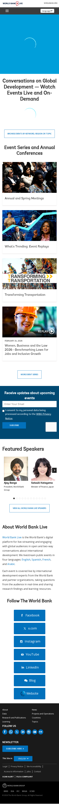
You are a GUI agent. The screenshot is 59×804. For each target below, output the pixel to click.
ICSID (32, 791)
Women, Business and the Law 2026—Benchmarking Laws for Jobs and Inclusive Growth (29, 334)
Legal (5, 766)
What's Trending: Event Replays (29, 231)
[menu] (7, 10)
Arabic (11, 564)
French (46, 559)
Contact (37, 771)
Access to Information (13, 771)
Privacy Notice (17, 766)
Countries (36, 717)
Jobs (29, 771)
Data (4, 713)
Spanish (36, 559)
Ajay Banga (10, 483)
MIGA (24, 791)
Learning (6, 721)
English (26, 559)
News (34, 709)
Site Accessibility (34, 766)
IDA (12, 791)
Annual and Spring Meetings (29, 183)
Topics (35, 721)
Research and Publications (14, 717)
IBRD (6, 791)
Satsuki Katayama (42, 483)
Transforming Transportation (29, 280)
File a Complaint (24, 776)
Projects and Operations (43, 713)
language (46, 11)
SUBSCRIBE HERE (14, 748)
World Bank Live (12, 537)
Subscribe (14, 425)
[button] (54, 479)
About (5, 709)
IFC (18, 791)
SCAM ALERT (8, 776)
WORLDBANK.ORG (50, 3)
